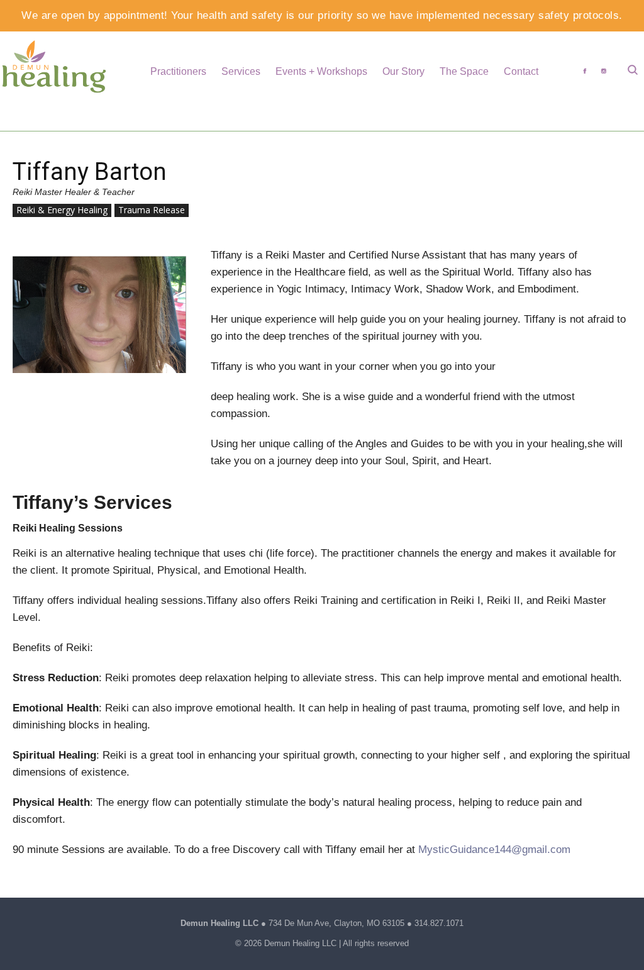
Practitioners (178, 71)
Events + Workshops (321, 71)
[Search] (632, 71)
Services (240, 71)
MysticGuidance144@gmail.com (494, 850)
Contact (521, 71)
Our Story (403, 71)
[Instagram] (604, 71)
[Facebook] (585, 71)
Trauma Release (151, 210)
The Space (464, 71)
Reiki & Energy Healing (62, 210)
